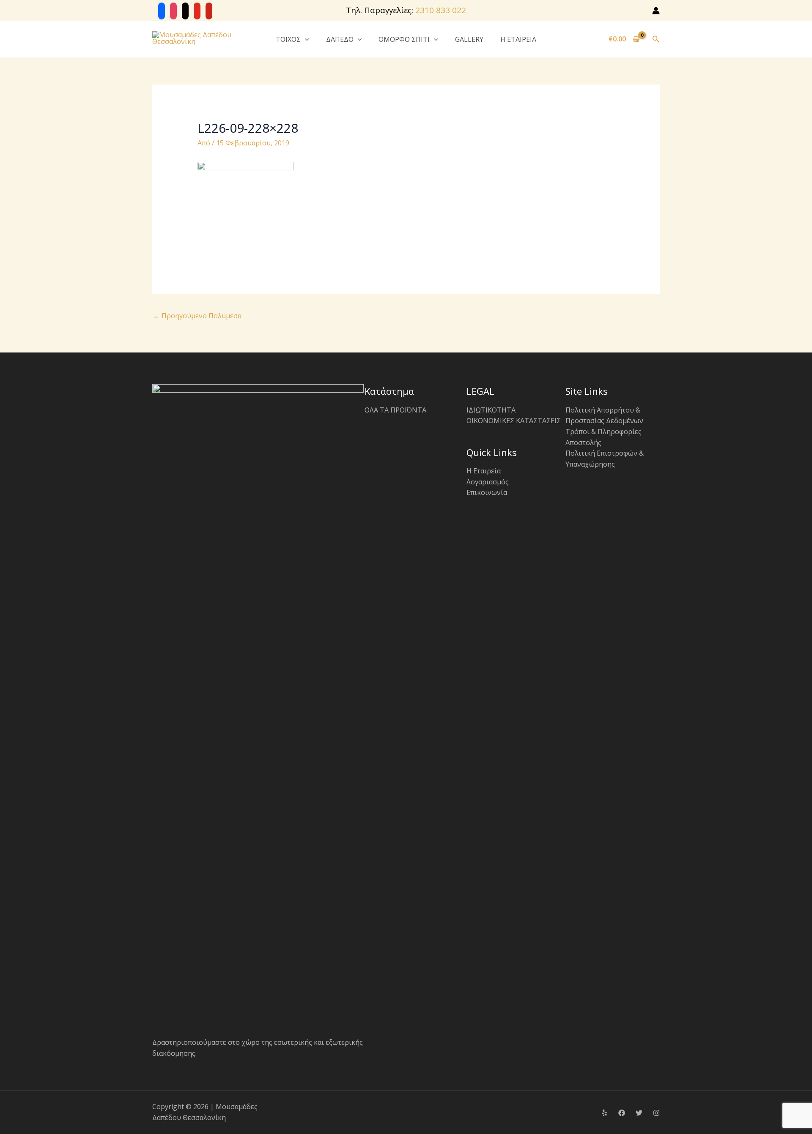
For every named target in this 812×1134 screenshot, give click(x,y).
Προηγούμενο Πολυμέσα (197, 315)
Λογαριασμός (487, 481)
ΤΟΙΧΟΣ (288, 39)
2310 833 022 (440, 10)
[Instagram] (656, 1112)
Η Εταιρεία (483, 470)
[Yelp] (604, 1112)
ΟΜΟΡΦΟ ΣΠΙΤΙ (404, 39)
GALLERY (469, 39)
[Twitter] (639, 1112)
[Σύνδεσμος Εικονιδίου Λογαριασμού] (656, 10)
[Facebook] (621, 1112)
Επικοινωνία (486, 492)
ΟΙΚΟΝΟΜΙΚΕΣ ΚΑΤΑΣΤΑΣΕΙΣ (513, 420)
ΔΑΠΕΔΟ (340, 39)
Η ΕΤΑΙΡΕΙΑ (518, 39)
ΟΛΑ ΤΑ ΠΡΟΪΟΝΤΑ (395, 410)
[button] (305, 39)
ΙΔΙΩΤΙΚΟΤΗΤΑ (491, 410)
